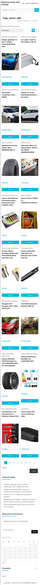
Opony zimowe (7, 142)
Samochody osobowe (9, 37)
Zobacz (10, 84)
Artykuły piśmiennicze (9, 195)
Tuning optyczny (27, 248)
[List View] (37, 30)
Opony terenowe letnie (29, 354)
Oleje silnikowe (26, 195)
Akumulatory (25, 142)
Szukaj (4, 467)
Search (34, 531)
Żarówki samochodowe (10, 248)
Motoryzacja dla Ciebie (10, 3)
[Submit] (36, 10)
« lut (3, 563)
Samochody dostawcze (10, 89)
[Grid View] (33, 30)
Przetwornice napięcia (29, 37)
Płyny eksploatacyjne (9, 409)
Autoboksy (25, 409)
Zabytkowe (25, 301)
